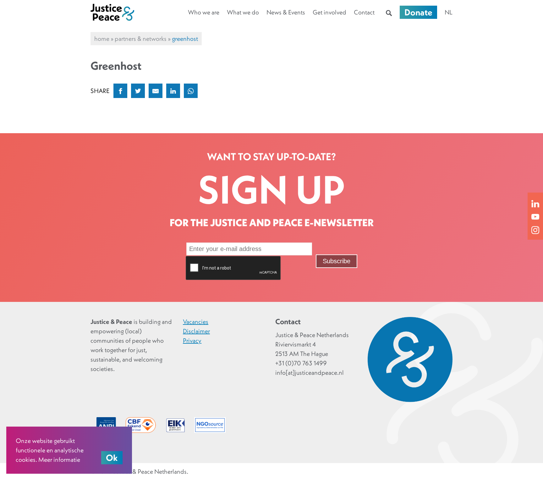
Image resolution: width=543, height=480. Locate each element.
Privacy (192, 340)
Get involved (329, 12)
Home (101, 39)
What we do (243, 12)
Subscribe (336, 261)
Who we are (203, 12)
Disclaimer (196, 331)
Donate (418, 12)
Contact (364, 12)
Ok (112, 457)
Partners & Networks (141, 39)
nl (448, 12)
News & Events (285, 12)
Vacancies (195, 322)
